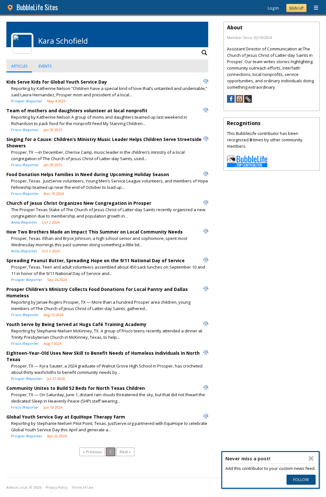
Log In (273, 8)
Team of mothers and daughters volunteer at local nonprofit (76, 111)
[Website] (248, 101)
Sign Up (296, 8)
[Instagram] (239, 101)
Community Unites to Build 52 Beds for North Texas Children (75, 388)
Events (45, 66)
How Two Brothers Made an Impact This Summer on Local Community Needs (94, 232)
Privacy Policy (56, 487)
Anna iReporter (24, 222)
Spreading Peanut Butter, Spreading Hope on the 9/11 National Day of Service (95, 260)
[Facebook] (231, 101)
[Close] (311, 458)
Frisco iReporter (25, 129)
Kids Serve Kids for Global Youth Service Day (56, 82)
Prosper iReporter (26, 101)
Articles (19, 66)
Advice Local (16, 487)
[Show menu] (314, 8)
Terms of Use (82, 487)
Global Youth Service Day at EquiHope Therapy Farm (65, 417)
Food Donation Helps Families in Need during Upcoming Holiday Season (87, 174)
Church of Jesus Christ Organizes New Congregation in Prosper (78, 203)
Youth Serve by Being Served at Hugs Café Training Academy (76, 324)
